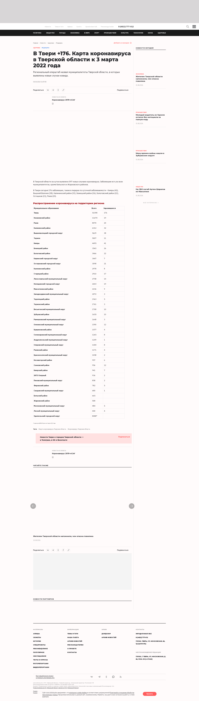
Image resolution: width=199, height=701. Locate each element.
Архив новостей (91, 27)
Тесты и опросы (40, 660)
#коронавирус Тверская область (79, 429)
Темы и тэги (59, 27)
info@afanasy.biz (144, 634)
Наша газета (73, 637)
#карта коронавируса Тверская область (52, 429)
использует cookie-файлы (78, 693)
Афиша (70, 27)
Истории (37, 641)
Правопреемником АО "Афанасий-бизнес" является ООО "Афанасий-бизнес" (56, 688)
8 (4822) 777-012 (126, 26)
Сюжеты (37, 637)
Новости (48, 27)
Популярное (38, 652)
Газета (78, 27)
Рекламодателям (107, 27)
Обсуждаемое (39, 656)
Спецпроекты (39, 645)
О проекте (71, 649)
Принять (149, 694)
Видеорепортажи (41, 667)
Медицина (45, 48)
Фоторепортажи (40, 663)
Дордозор (106, 634)
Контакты (72, 652)
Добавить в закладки (121, 43)
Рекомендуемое (40, 649)
